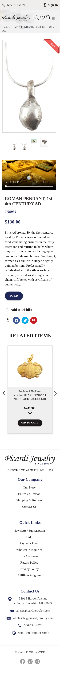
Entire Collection (29, 494)
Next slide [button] (56, 391)
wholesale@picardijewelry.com (33, 618)
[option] (14, 144)
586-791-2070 (16, 5)
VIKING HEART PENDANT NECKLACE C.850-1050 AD (30, 397)
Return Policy (29, 562)
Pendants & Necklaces (30, 391)
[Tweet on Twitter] (25, 320)
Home (5, 27)
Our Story (29, 487)
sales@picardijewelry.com (33, 610)
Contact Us (29, 506)
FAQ (29, 537)
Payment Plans (29, 543)
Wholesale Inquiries (29, 549)
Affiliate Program (29, 575)
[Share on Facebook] (16, 320)
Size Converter (29, 556)
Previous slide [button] (4, 391)
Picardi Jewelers (35, 652)
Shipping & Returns (29, 500)
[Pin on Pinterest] (33, 320)
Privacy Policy (29, 569)
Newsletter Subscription (29, 530)
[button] (30, 414)
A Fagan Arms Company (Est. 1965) (30, 469)
